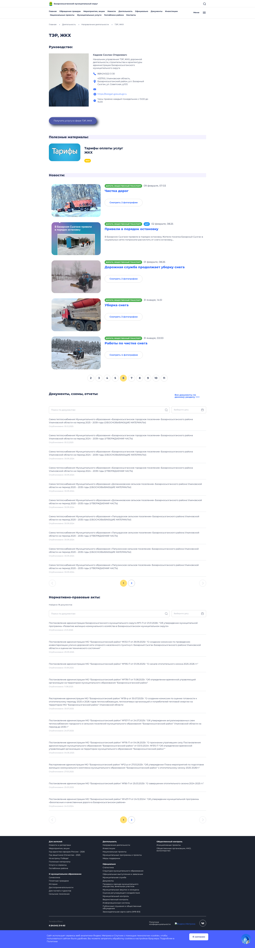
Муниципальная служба (114, 877)
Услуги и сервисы (58, 865)
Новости (111, 11)
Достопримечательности (61, 887)
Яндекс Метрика (102, 935)
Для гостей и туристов (60, 891)
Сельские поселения (59, 894)
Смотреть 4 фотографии (124, 355)
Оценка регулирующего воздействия (121, 893)
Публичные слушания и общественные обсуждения (122, 907)
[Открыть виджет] (246, 939)
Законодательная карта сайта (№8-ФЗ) (121, 912)
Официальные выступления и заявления (123, 874)
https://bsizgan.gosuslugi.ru (112, 94)
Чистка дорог (117, 191)
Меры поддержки (111, 858)
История (53, 884)
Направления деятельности (116, 845)
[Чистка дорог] (76, 200)
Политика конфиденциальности (160, 923)
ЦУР (147, 224)
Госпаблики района (114, 15)
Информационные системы (116, 903)
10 (156, 378)
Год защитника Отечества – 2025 (64, 855)
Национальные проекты (62, 15)
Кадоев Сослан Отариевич (110, 54)
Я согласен (199, 937)
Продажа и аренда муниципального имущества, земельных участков (120, 885)
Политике (52, 941)
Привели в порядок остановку (131, 229)
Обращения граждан (70, 11)
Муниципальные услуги (89, 15)
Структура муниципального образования (123, 871)
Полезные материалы (59, 861)
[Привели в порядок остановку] (76, 238)
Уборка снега (117, 305)
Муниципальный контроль (116, 896)
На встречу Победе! (59, 858)
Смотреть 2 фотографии (124, 202)
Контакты (131, 15)
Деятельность (125, 11)
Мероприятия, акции (94, 11)
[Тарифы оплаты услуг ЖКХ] (64, 152)
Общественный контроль (169, 842)
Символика (54, 877)
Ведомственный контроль (115, 899)
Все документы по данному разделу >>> (187, 396)
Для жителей (55, 842)
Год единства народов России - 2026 (67, 851)
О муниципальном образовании (65, 874)
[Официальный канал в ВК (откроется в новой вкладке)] (202, 923)
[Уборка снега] (76, 314)
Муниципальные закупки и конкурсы (121, 889)
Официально (141, 11)
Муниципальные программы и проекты (122, 855)
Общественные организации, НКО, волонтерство (174, 849)
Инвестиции (171, 11)
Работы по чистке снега (126, 343)
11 (164, 378)
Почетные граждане (59, 881)
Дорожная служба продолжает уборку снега (145, 267)
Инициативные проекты (169, 845)
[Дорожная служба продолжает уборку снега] (76, 276)
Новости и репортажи (60, 845)
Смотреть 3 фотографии (124, 317)
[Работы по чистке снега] (76, 353)
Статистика (108, 867)
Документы (156, 11)
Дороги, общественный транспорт (123, 186)
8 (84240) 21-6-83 (57, 925)
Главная (53, 11)
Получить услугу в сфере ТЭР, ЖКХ (73, 120)
